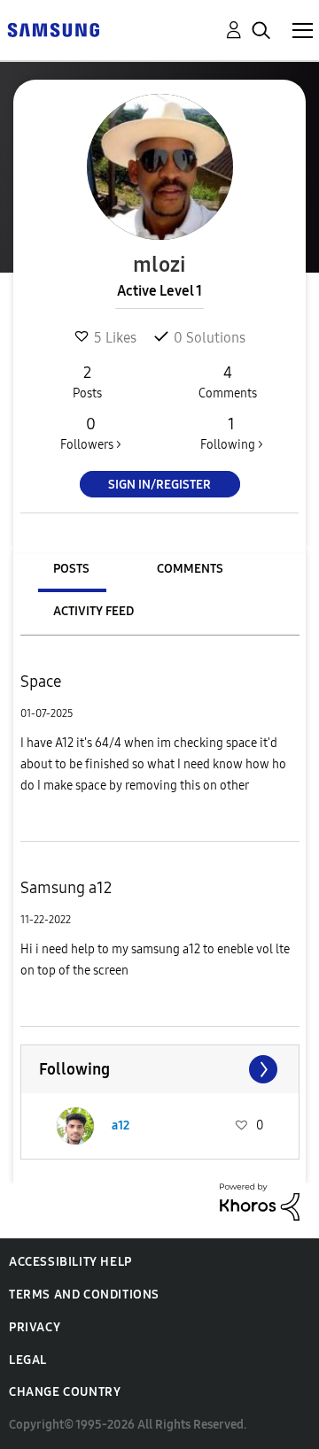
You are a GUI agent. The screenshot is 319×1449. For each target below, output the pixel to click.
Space (40, 681)
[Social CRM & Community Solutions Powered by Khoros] (260, 1200)
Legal (28, 1360)
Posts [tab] (71, 568)
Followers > (90, 433)
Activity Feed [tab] (93, 611)
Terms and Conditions (84, 1294)
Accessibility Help (70, 1261)
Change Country (65, 1391)
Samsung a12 (66, 888)
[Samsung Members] (53, 28)
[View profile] (75, 1126)
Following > (231, 433)
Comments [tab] (190, 568)
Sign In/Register (159, 484)
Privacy (34, 1327)
